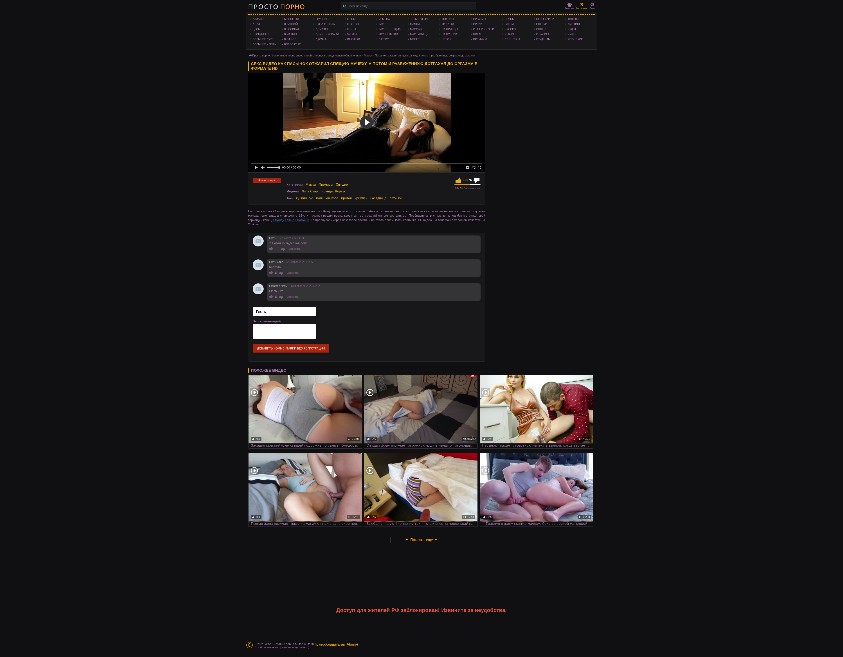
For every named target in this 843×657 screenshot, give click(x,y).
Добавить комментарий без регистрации (291, 348)
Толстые (574, 19)
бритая (346, 198)
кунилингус (304, 198)
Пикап (477, 34)
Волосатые (292, 44)
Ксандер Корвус (334, 191)
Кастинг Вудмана (391, 29)
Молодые (449, 19)
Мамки (415, 24)
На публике (450, 34)
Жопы (351, 29)
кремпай (361, 198)
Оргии (477, 24)
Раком (509, 24)
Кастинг (385, 24)
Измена (384, 19)
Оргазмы (479, 19)
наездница (378, 198)
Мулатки (448, 24)
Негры (446, 39)
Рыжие (510, 34)
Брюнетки (291, 19)
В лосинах (292, 29)
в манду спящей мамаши (290, 220)
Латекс (384, 39)
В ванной (291, 24)
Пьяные (510, 19)
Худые (572, 29)
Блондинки (261, 34)
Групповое (324, 19)
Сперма (542, 24)
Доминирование (328, 34)
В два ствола (325, 24)
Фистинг (574, 24)
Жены (351, 19)
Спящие (542, 29)
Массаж (416, 29)
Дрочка (321, 39)
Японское (575, 39)
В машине (291, 34)
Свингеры (512, 39)
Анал (256, 24)
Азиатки (259, 19)
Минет (415, 39)
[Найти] (344, 6)
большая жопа (327, 198)
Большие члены (264, 44)
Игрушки (353, 39)
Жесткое (353, 24)
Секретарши (545, 19)
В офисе (290, 39)
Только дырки (420, 19)
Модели (569, 8)
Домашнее (323, 29)
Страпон (542, 34)
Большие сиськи (265, 39)
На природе (450, 29)
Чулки (572, 34)
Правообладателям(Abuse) (336, 644)
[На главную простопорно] (276, 6)
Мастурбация (420, 34)
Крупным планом (392, 34)
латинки (395, 198)
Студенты (543, 39)
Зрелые (352, 34)
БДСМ (256, 29)
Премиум (480, 39)
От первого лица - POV (486, 29)
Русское (511, 29)
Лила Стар (310, 191)
